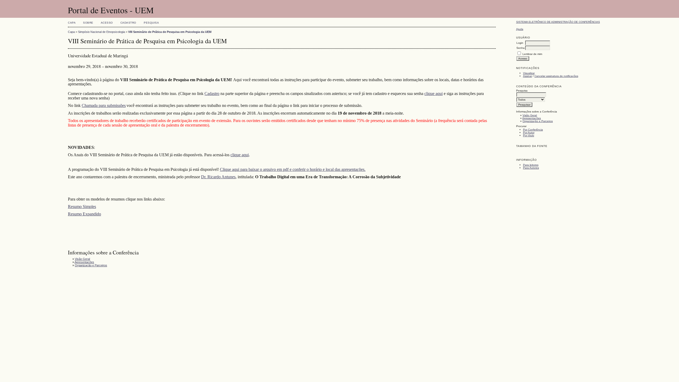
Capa (72, 22)
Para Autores (531, 167)
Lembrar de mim (532, 54)
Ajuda (519, 29)
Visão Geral (530, 115)
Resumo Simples (82, 206)
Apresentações (531, 118)
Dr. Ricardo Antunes (218, 177)
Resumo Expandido (84, 214)
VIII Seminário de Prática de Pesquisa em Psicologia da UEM (169, 31)
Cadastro (128, 22)
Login (519, 42)
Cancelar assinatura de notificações (556, 76)
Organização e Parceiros (538, 121)
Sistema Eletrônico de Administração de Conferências (558, 21)
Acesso (107, 22)
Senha (520, 47)
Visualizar (529, 73)
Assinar (527, 76)
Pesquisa (151, 22)
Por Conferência (533, 129)
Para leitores (530, 164)
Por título (528, 135)
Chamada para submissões (104, 105)
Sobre (88, 22)
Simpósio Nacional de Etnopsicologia (101, 31)
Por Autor (528, 132)
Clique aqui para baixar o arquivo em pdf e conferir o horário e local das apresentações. (292, 169)
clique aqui (433, 93)
